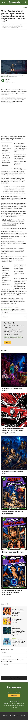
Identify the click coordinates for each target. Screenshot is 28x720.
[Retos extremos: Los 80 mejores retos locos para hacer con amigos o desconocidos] (7, 611)
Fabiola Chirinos (15, 622)
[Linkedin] (11, 692)
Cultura (25, 7)
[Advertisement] (14, 45)
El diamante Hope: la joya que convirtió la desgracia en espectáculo (12, 592)
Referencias (5, 316)
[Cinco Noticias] (14, 687)
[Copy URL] (12, 84)
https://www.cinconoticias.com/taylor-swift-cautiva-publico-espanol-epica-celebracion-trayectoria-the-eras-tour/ (13, 337)
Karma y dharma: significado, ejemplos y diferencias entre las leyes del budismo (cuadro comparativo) (18, 631)
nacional (16, 306)
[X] (2, 84)
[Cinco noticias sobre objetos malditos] (14, 370)
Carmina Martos (15, 615)
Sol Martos (14, 635)
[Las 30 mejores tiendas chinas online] (7, 621)
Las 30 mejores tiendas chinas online (17, 620)
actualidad (8, 306)
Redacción (7, 79)
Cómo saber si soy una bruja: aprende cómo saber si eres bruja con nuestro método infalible (18, 642)
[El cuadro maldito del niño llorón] (14, 533)
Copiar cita (7, 342)
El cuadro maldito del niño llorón (13, 552)
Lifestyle (13, 617)
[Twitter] (9, 692)
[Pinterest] (19, 692)
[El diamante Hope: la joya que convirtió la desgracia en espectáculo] (14, 572)
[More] (15, 84)
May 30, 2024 (23, 228)
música (12, 306)
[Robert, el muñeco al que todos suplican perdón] (14, 493)
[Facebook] (5, 84)
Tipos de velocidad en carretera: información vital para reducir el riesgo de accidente (13, 431)
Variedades (14, 607)
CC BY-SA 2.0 (6, 76)
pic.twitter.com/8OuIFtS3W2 (9, 224)
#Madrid (9, 219)
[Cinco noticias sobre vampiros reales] (14, 453)
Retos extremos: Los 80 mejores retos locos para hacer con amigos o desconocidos (18, 611)
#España (4, 219)
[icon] (5, 2)
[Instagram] (17, 692)
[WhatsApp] (9, 84)
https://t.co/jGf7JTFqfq (18, 223)
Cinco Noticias (4, 309)
